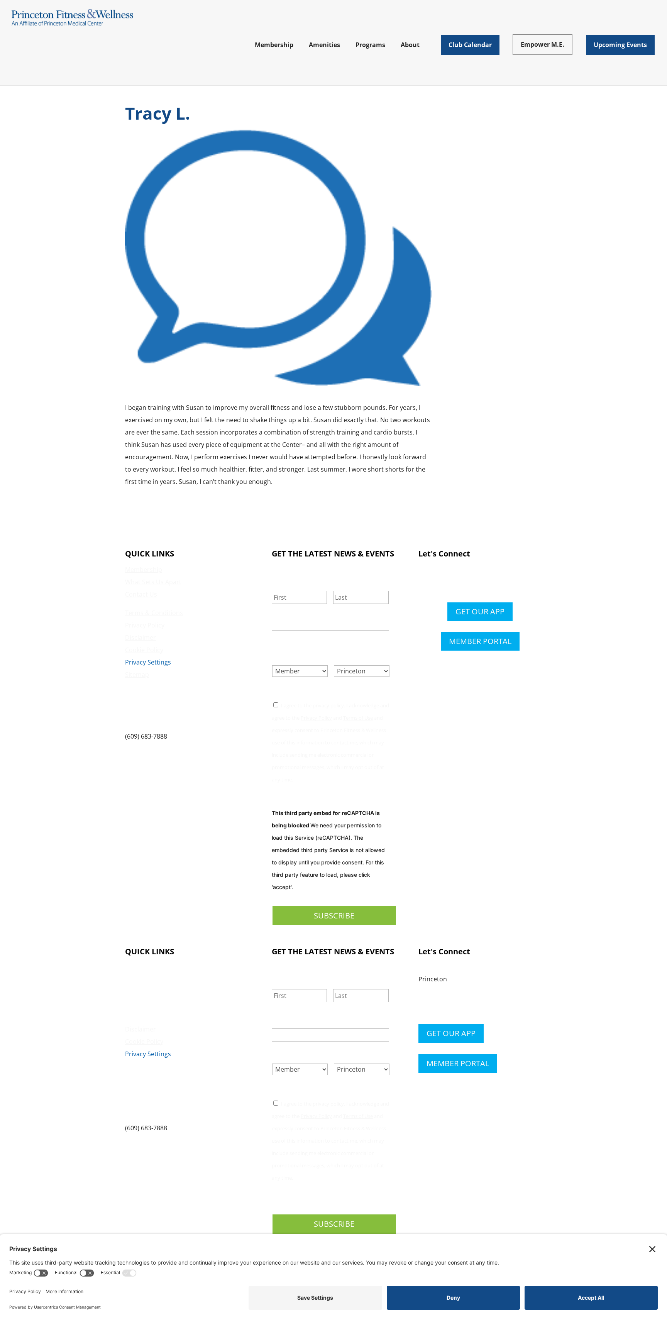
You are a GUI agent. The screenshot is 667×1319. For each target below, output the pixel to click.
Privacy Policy (144, 625)
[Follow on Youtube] (503, 581)
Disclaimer (140, 637)
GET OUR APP (479, 611)
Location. (354, 656)
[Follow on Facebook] (457, 581)
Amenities (139, 980)
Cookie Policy (144, 650)
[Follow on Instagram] (488, 581)
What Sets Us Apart (153, 582)
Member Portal (480, 641)
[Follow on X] (472, 581)
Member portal (458, 1063)
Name (284, 581)
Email (284, 621)
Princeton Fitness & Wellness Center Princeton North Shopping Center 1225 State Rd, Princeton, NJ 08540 (177, 705)
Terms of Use (358, 717)
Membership (143, 569)
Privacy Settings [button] (148, 662)
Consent (290, 690)
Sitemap (137, 674)
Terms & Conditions (154, 613)
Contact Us (141, 594)
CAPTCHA (286, 798)
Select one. (294, 656)
